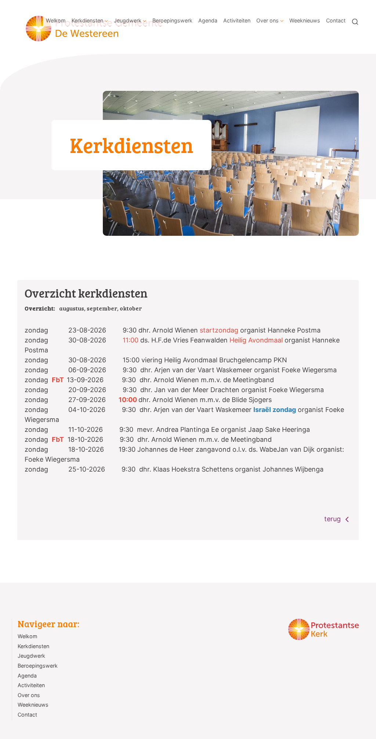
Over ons (267, 20)
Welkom (56, 20)
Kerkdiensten (87, 20)
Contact (336, 20)
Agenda (207, 20)
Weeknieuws (304, 20)
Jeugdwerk (127, 20)
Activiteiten (236, 20)
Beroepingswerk (172, 20)
